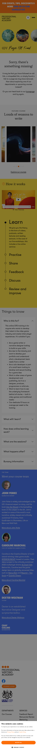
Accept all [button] (18, 742)
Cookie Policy (22, 732)
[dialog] (18, 737)
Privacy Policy (10, 732)
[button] (18, 747)
